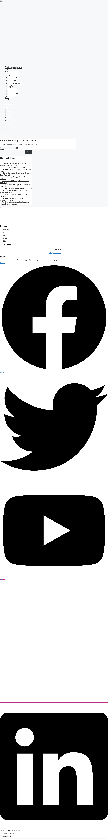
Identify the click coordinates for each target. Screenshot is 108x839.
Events (11, 96)
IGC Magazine (9, 87)
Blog (4, 241)
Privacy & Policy (8, 836)
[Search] (17, 148)
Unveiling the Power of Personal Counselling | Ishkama (12, 199)
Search (2, 149)
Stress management (15, 83)
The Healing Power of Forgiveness (13, 167)
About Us (7, 106)
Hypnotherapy (11, 114)
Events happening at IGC (13, 68)
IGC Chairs (10, 127)
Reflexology (10, 117)
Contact (7, 99)
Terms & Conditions (9, 833)
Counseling (10, 111)
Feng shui (10, 112)
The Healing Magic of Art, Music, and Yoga (17, 188)
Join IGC (10, 131)
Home (6, 103)
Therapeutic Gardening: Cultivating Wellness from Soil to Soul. (13, 164)
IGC (6, 88)
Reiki (9, 118)
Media (5, 238)
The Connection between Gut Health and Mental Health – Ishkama (14, 203)
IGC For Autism (11, 128)
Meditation (10, 115)
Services (7, 108)
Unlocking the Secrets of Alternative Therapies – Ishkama (13, 191)
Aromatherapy (11, 109)
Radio (6, 134)
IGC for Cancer (11, 130)
